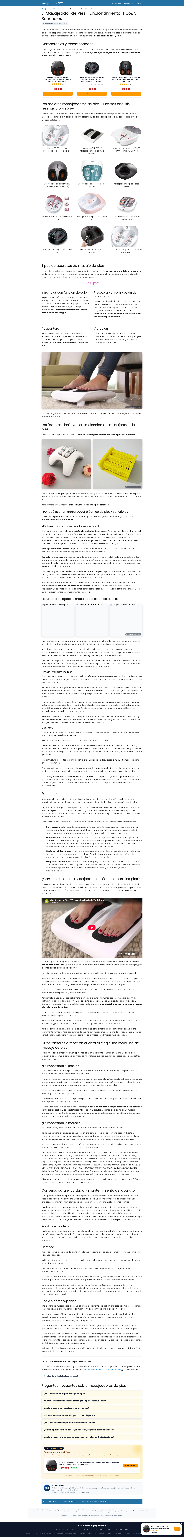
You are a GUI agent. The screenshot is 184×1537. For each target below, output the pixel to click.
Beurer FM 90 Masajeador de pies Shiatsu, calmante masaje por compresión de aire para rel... (92, 79)
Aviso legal (104, 1501)
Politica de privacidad (102, 1529)
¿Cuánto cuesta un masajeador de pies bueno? (66, 1408)
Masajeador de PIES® (52, 3)
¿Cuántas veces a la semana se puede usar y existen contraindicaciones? (79, 1437)
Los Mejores (116, 3)
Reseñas (127, 3)
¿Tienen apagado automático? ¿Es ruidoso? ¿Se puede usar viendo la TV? (79, 1430)
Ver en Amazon (58, 94)
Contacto (81, 1501)
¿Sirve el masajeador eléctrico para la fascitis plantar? (70, 1415)
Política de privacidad (51, 1501)
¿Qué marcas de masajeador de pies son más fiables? (69, 1422)
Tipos (138, 3)
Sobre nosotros (93, 1501)
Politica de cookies (121, 1529)
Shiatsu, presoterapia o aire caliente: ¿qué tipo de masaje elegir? (75, 1401)
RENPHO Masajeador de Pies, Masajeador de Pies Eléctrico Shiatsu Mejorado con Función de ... (58, 79)
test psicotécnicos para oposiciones (104, 1369)
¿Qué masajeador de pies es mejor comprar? (65, 1393)
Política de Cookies (69, 1501)
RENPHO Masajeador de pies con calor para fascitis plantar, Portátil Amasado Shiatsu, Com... (126, 79)
